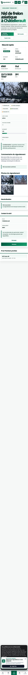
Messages (14, 240)
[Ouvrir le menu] (25, 2)
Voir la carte (21, 34)
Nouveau (14, 244)
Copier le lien (7, 38)
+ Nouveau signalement (5, 34)
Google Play (13, 666)
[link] (6, 2)
